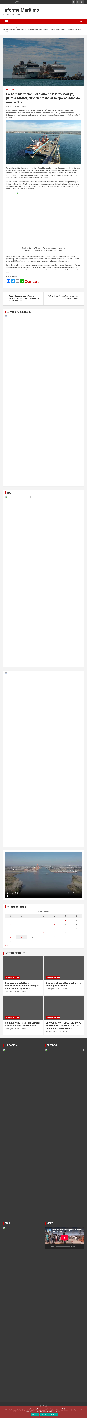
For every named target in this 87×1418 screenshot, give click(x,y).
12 (32, 929)
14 (54, 929)
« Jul (6, 945)
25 (21, 937)
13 (43, 929)
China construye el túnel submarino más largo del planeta (63, 984)
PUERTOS (10, 90)
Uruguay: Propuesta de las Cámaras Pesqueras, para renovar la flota (22, 1024)
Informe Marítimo (21, 10)
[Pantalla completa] (81, 1246)
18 (21, 933)
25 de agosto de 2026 (13, 991)
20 (43, 933)
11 (21, 929)
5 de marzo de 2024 (13, 106)
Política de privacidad (48, 1415)
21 (54, 933)
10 (10, 929)
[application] (64, 1238)
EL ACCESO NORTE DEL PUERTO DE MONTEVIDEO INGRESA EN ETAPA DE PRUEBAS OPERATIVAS (63, 1026)
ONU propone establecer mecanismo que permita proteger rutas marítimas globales (22, 986)
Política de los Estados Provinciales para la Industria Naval (63, 297)
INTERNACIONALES (15, 953)
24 (10, 937)
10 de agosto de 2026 (53, 1031)
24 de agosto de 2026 (13, 1029)
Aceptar (34, 1415)
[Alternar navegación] (6, 21)
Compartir (33, 281)
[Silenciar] (77, 1246)
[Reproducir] (48, 1246)
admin (24, 106)
